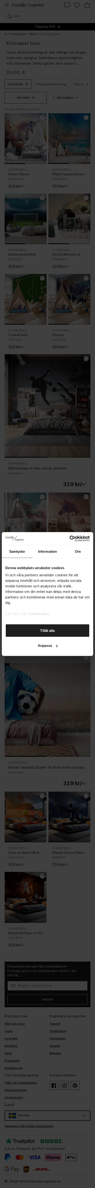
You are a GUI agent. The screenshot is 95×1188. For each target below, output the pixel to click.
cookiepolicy (38, 614)
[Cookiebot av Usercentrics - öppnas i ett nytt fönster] (69, 539)
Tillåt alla (47, 630)
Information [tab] (47, 551)
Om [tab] (78, 551)
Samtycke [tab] (17, 551)
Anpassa (45, 645)
